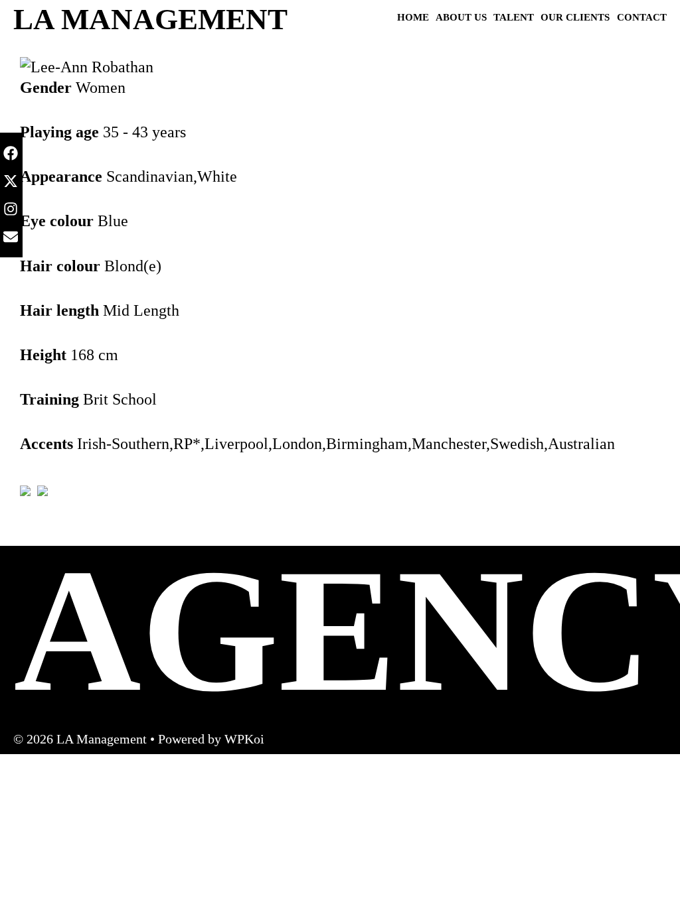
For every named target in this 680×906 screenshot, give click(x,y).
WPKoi (244, 739)
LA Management (150, 19)
